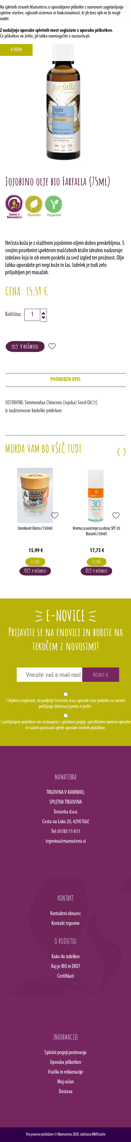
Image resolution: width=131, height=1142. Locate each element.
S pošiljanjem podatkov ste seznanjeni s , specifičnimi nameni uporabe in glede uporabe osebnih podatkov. (66, 725)
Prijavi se (100, 674)
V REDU (16, 49)
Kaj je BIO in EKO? (65, 966)
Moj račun (65, 1082)
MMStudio (98, 1134)
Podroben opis (65, 380)
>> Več (35, 562)
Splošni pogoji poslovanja (65, 1053)
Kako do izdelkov (65, 957)
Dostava (66, 1092)
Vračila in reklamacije (65, 1072)
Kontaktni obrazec (65, 914)
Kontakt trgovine (65, 923)
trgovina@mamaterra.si (66, 841)
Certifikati (65, 976)
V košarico (28, 346)
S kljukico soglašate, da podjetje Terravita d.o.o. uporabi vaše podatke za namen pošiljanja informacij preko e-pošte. (65, 703)
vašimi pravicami (42, 728)
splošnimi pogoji (73, 722)
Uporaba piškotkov (65, 1062)
